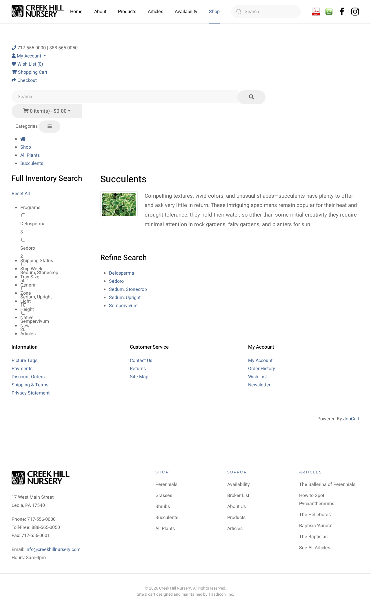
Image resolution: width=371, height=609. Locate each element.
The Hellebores (315, 514)
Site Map (139, 376)
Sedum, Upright (36, 296)
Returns (138, 368)
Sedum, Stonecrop (128, 289)
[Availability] (316, 11)
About (100, 11)
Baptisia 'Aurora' (315, 525)
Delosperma (33, 223)
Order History (261, 368)
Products (127, 11)
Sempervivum (34, 321)
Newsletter (259, 384)
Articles (155, 11)
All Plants (30, 155)
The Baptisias (313, 536)
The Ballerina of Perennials (327, 484)
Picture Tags (24, 360)
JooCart (351, 418)
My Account (260, 360)
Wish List (257, 376)
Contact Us (141, 360)
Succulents (31, 163)
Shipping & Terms (30, 384)
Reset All (21, 193)
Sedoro (27, 248)
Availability (186, 11)
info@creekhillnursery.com (53, 549)
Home (76, 11)
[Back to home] (38, 11)
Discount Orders (28, 376)
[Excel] (329, 11)
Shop (214, 11)
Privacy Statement (31, 393)
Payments (22, 368)
